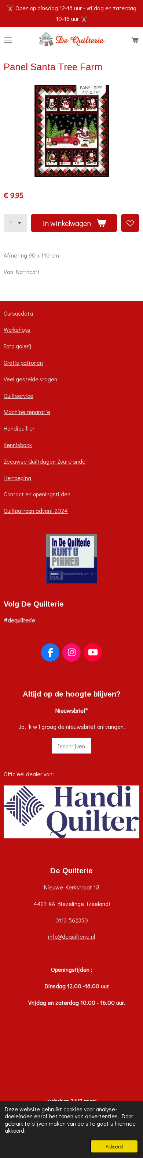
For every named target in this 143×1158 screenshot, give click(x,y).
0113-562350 (71, 920)
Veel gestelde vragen (30, 379)
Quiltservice (18, 395)
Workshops (17, 329)
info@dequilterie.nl (71, 936)
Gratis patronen (23, 362)
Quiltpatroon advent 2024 (36, 510)
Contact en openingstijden (37, 494)
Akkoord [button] (114, 1146)
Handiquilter (19, 428)
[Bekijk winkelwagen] (135, 40)
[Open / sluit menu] (8, 40)
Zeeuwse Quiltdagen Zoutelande (44, 461)
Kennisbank (18, 445)
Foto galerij (18, 346)
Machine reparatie (27, 412)
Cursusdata (18, 313)
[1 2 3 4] (15, 223)
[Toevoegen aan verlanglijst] (130, 223)
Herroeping (17, 478)
